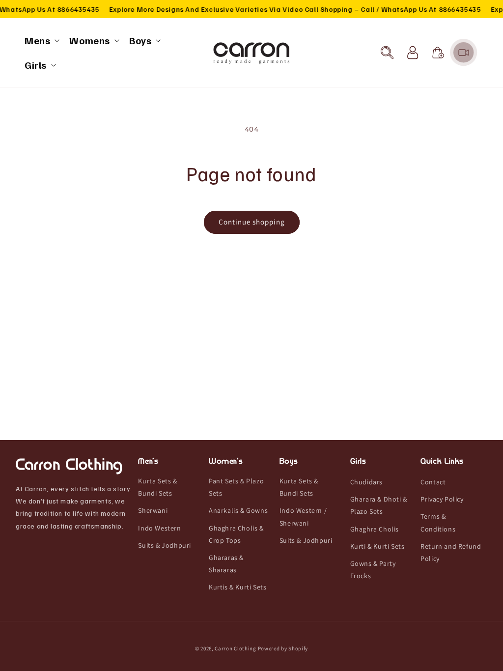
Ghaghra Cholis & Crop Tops (236, 534)
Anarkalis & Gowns (238, 510)
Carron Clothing (235, 648)
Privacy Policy (441, 499)
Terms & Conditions (437, 522)
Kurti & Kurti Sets (377, 546)
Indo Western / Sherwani (303, 516)
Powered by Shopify (283, 648)
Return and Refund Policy (450, 552)
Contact (433, 481)
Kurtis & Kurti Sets (237, 587)
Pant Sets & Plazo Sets (236, 487)
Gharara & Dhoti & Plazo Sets (378, 505)
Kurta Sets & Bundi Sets (157, 487)
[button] (41, 40)
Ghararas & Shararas (226, 563)
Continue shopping (252, 221)
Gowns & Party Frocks (373, 569)
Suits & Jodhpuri (164, 545)
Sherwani (153, 510)
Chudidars (366, 481)
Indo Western (159, 528)
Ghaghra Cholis (374, 529)
